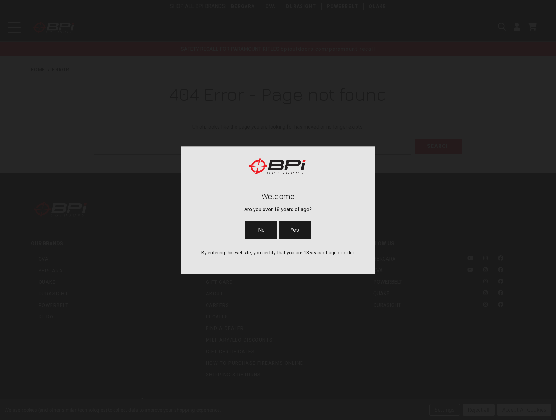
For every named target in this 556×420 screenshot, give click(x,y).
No (261, 230)
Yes (295, 230)
